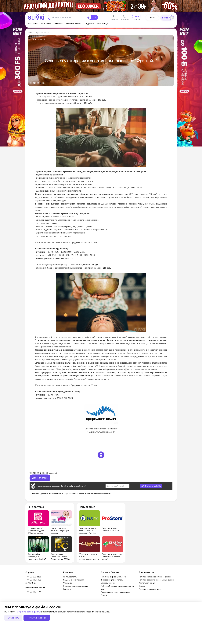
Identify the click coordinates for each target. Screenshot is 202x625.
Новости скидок (73, 23)
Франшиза (67, 583)
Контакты (67, 589)
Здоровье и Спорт (42, 33)
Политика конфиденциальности (113, 577)
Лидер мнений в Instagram (73, 580)
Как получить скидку (147, 583)
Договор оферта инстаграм (112, 580)
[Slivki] (36, 17)
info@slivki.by (30, 583)
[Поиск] (94, 17)
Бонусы (104, 595)
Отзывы (142, 586)
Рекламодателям (70, 577)
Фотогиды (37, 39)
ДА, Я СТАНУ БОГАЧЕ (151, 486)
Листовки (58, 23)
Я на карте (46, 23)
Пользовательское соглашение (75, 586)
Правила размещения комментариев (115, 592)
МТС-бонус (102, 23)
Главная (31, 32)
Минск (152, 17)
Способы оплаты (108, 583)
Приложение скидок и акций (150, 589)
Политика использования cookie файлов (155, 577)
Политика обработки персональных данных (156, 580)
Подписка (89, 23)
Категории (33, 23)
